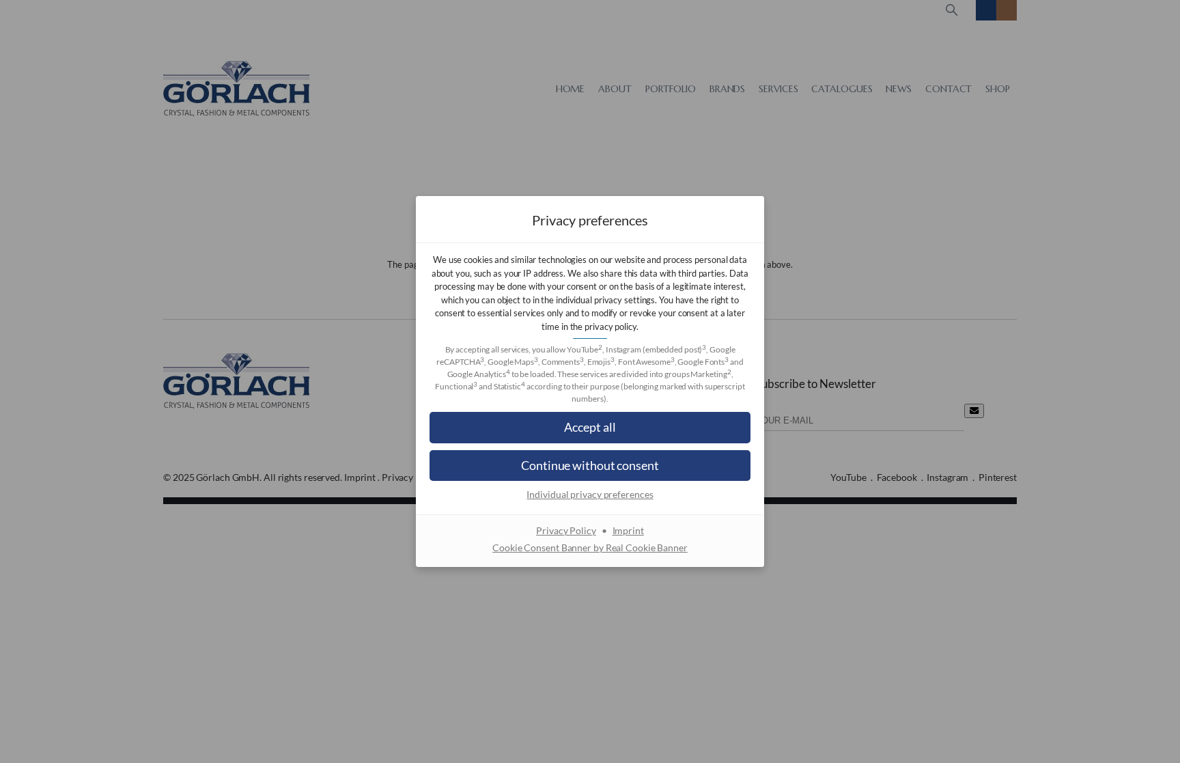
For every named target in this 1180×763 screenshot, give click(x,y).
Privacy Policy (566, 530)
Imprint (628, 530)
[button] (590, 427)
